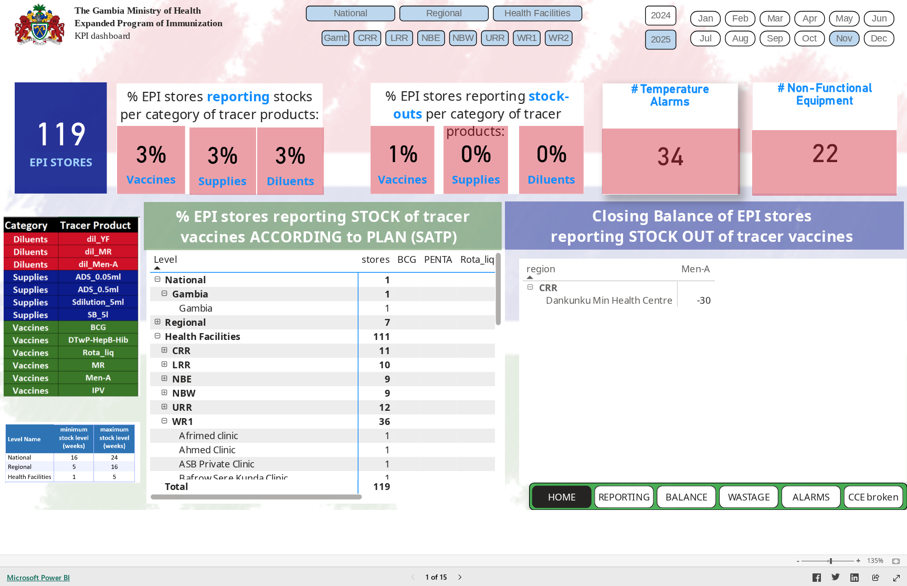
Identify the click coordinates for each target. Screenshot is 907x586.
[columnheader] (376, 262)
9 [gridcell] (388, 378)
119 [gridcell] (381, 487)
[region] (453, 255)
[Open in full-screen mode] (896, 578)
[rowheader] (254, 280)
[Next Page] (460, 577)
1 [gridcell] (388, 279)
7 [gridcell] (388, 322)
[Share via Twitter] (835, 579)
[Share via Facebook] (817, 579)
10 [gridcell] (385, 364)
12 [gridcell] (385, 407)
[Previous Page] (413, 577)
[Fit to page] (893, 561)
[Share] (875, 578)
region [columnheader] (540, 268)
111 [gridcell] (381, 336)
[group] (163, 29)
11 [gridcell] (385, 350)
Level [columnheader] (165, 259)
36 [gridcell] (385, 421)
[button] (158, 279)
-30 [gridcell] (704, 300)
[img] (39, 24)
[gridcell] (407, 280)
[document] (163, 29)
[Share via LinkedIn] (854, 579)
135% (875, 561)
